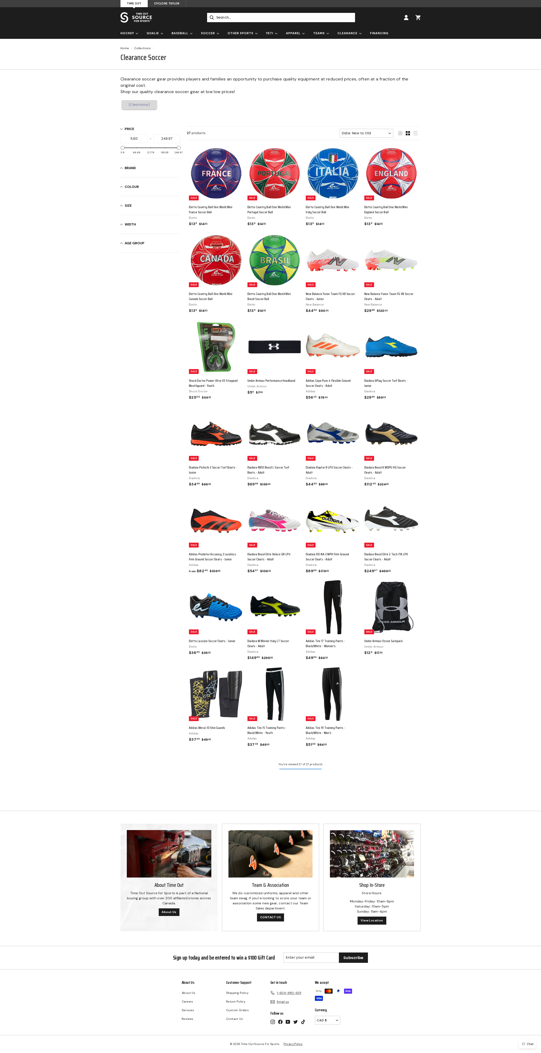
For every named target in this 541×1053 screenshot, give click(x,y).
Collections (142, 48)
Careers (187, 1001)
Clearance (347, 33)
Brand (130, 168)
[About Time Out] (169, 854)
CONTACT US (270, 917)
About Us (169, 912)
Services (188, 1010)
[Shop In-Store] (372, 854)
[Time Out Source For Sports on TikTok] (303, 1021)
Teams (319, 33)
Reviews (187, 1019)
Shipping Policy (237, 993)
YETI (270, 33)
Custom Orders (237, 1010)
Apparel (293, 33)
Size (128, 205)
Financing (379, 33)
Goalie (153, 33)
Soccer (208, 33)
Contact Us (234, 1019)
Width (130, 224)
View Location (372, 920)
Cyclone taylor (166, 3)
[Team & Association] (270, 854)
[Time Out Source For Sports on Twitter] (295, 1021)
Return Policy (235, 1001)
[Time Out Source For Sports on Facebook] (280, 1021)
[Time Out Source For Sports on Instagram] (272, 1021)
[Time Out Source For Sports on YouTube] (288, 1021)
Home (124, 48)
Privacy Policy (293, 1044)
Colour (132, 187)
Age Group (134, 243)
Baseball (180, 33)
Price (129, 129)
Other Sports (241, 33)
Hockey (127, 33)
